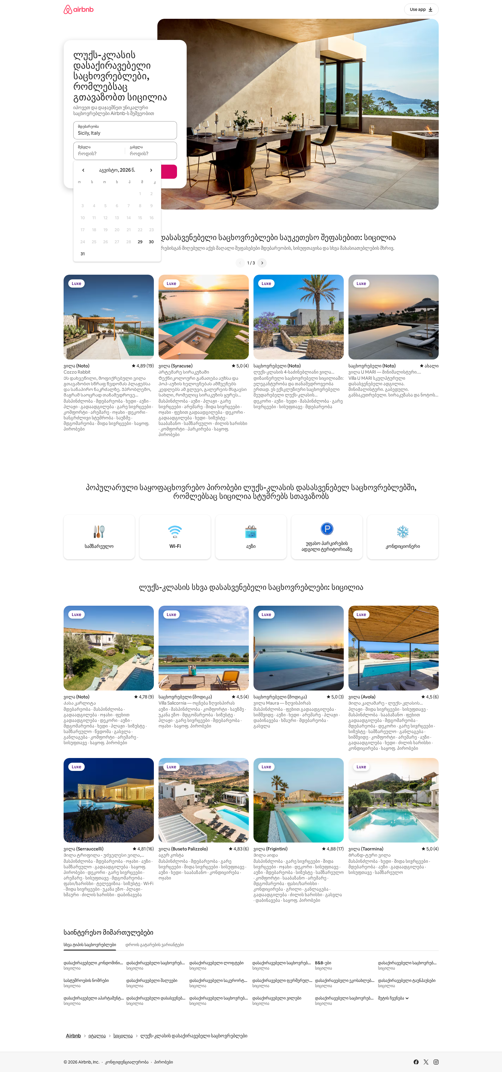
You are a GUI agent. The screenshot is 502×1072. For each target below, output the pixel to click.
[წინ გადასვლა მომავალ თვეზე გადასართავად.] (151, 170)
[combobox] (125, 132)
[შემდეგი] (262, 263)
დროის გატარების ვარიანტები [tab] (154, 944)
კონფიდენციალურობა (127, 1062)
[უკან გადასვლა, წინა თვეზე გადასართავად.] (83, 170)
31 (83, 253)
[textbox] (99, 153)
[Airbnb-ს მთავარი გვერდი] (78, 9)
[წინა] (240, 263)
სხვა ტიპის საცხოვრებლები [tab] (90, 944)
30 (151, 241)
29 (140, 241)
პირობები (163, 1062)
